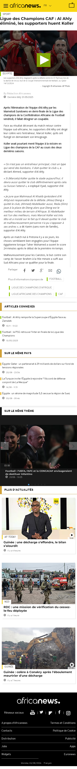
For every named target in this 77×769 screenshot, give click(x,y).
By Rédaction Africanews (17, 93)
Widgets (6, 754)
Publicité (70, 738)
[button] (43, 60)
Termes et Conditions (63, 723)
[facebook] (60, 713)
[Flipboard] (51, 713)
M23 (6, 602)
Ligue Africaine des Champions (32, 294)
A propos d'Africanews (14, 723)
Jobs (4, 746)
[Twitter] (42, 713)
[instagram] (68, 713)
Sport (7, 14)
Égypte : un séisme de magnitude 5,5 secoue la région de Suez (36, 393)
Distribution (8, 738)
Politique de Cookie (64, 731)
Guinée (8, 666)
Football (55, 279)
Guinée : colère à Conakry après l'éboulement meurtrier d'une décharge (38, 673)
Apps (73, 746)
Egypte (7, 73)
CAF (60, 294)
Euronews (70, 754)
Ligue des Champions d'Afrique (32, 287)
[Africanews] (25, 6)
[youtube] (33, 713)
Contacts (6, 731)
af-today (10, 537)
